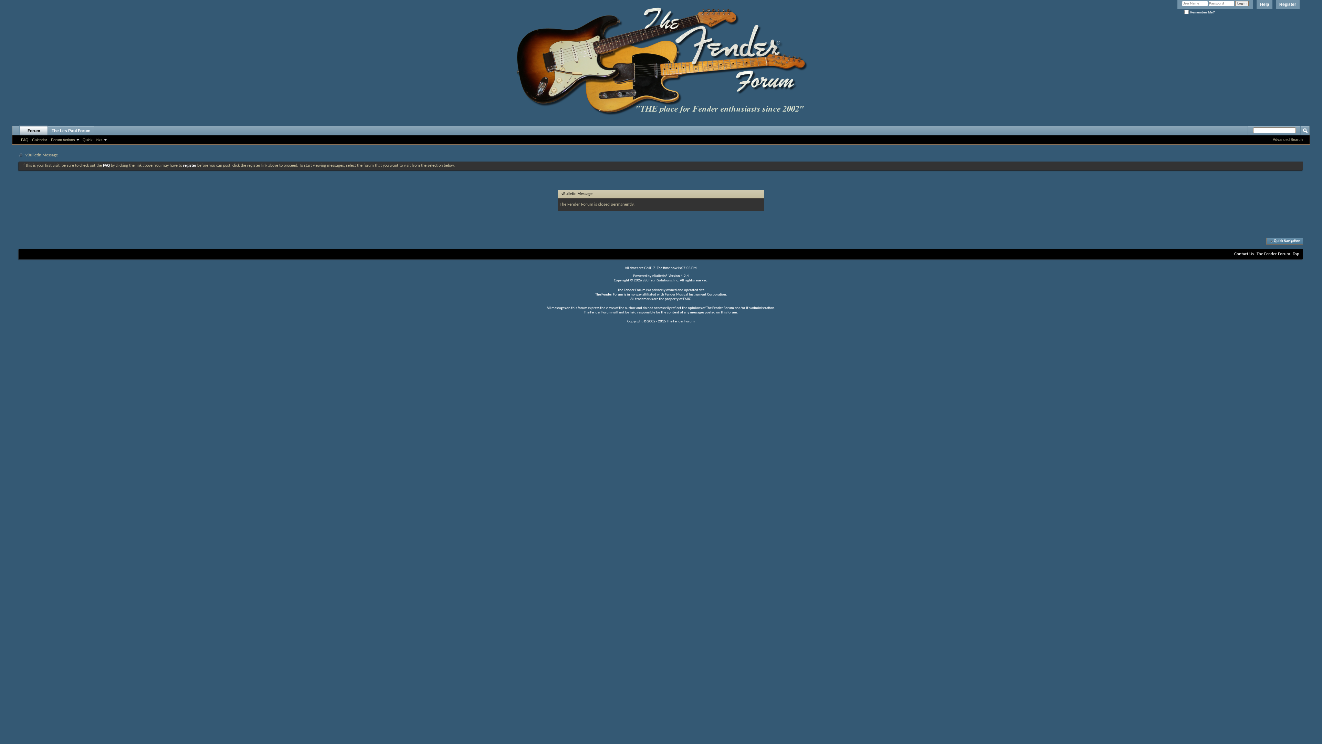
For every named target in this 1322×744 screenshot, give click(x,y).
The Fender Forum (1273, 254)
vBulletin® (660, 276)
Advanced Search (1288, 139)
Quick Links (93, 140)
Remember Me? (1202, 12)
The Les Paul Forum (71, 130)
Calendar (39, 140)
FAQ (25, 140)
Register (1287, 4)
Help (1264, 4)
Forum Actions (63, 140)
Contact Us (1244, 254)
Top (1296, 254)
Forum (34, 130)
